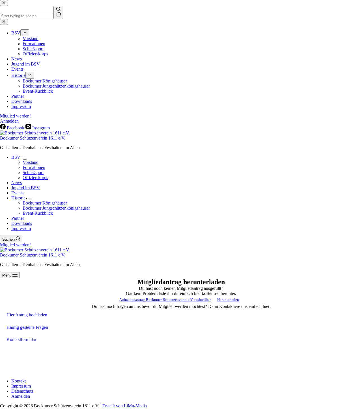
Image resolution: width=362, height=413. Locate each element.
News (16, 182)
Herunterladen (228, 300)
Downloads (21, 223)
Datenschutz (22, 391)
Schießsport (33, 172)
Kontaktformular (21, 339)
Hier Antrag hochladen (27, 314)
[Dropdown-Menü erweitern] (25, 159)
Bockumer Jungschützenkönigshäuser (56, 208)
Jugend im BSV (25, 187)
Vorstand (30, 162)
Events (17, 192)
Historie (18, 197)
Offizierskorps (35, 177)
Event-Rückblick (38, 213)
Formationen (34, 167)
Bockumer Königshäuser (45, 203)
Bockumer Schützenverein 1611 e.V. (32, 138)
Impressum (21, 228)
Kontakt (18, 381)
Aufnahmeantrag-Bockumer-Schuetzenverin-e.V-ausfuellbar (165, 300)
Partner (17, 218)
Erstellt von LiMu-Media (124, 405)
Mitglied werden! (15, 244)
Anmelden (20, 396)
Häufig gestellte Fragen (27, 327)
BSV (15, 157)
